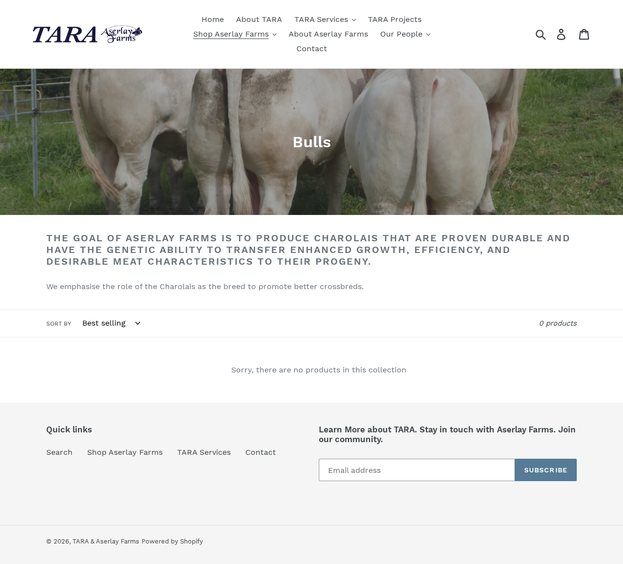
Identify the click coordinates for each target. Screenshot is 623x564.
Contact (260, 452)
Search (59, 452)
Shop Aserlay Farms (125, 452)
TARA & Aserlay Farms (106, 541)
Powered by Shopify (172, 541)
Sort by (58, 323)
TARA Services (204, 452)
